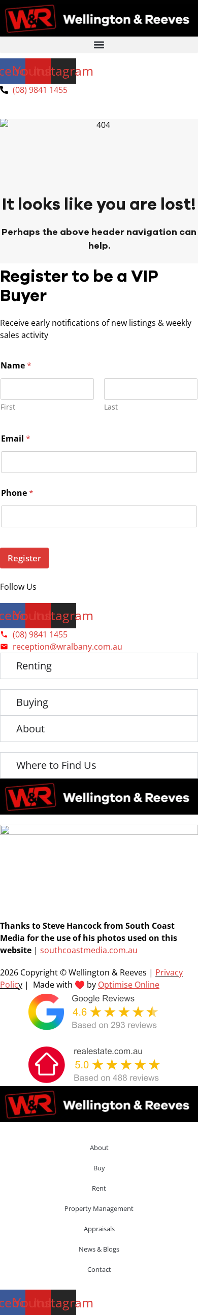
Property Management (99, 1208)
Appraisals (99, 1228)
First (8, 406)
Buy (99, 1167)
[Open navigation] (99, 112)
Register (24, 558)
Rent (99, 1188)
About (99, 1147)
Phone (17, 493)
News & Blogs (99, 1249)
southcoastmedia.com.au (89, 950)
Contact (99, 1269)
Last (111, 406)
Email (15, 439)
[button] (99, 45)
